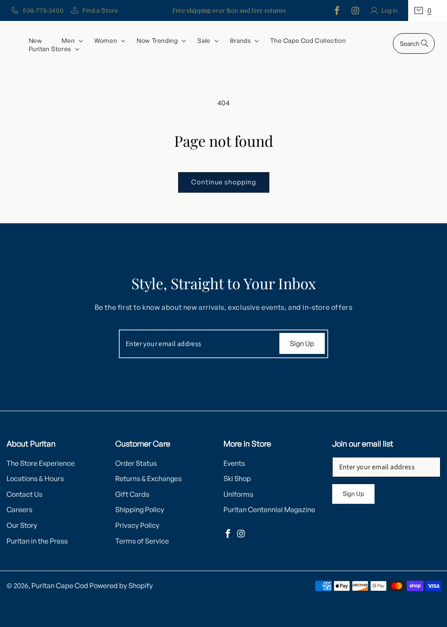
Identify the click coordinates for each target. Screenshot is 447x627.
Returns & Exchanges (148, 478)
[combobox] (414, 43)
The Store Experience (41, 463)
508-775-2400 (43, 10)
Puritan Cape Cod (59, 585)
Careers (19, 509)
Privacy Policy (137, 525)
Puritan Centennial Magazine (269, 509)
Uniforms (238, 494)
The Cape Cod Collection (308, 40)
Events (234, 463)
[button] (427, 10)
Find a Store (100, 10)
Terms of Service (142, 541)
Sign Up (302, 343)
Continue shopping (223, 182)
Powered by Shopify (121, 585)
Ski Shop (237, 478)
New (35, 40)
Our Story (22, 525)
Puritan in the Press (37, 541)
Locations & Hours (35, 478)
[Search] (424, 43)
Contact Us (24, 494)
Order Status (136, 463)
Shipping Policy (139, 509)
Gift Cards (132, 494)
